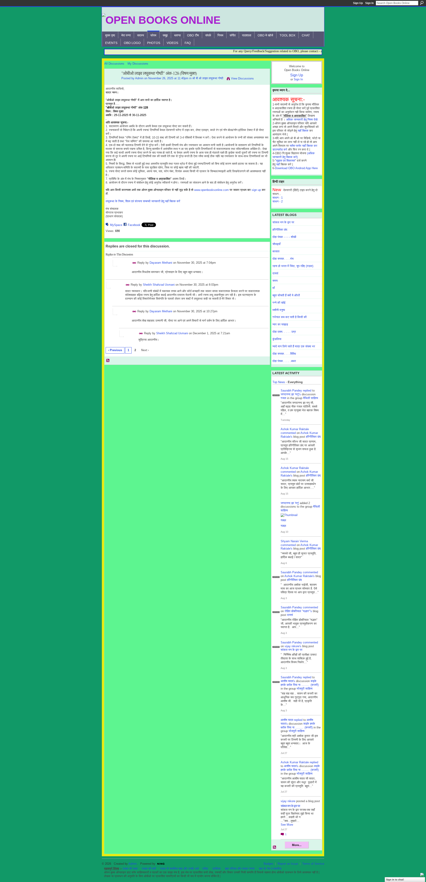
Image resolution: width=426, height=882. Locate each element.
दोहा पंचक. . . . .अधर (284, 361)
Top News (278, 382)
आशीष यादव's (288, 681)
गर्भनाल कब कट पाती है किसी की (289, 317)
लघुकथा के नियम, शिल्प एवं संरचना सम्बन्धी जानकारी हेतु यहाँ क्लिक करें (143, 201)
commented (288, 433)
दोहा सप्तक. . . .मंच (283, 258)
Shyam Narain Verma (294, 541)
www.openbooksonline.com (211, 190)
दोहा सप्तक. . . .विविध (284, 353)
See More (287, 824)
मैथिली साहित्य (310, 398)
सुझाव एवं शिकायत (285, 160)
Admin (139, 78)
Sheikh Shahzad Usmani (159, 284)
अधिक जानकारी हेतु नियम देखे (302, 119)
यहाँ (278, 164)
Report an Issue (288, 863)
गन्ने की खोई (278, 302)
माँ (273, 288)
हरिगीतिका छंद (279, 229)
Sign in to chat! (395, 879)
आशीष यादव (287, 720)
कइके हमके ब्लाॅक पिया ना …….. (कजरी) (300, 682)
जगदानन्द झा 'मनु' (290, 503)
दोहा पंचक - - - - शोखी (284, 237)
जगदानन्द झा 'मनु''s (291, 394)
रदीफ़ (205, 868)
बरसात (275, 251)
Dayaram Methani (161, 262)
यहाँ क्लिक (303, 130)
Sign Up (358, 3)
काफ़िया (217, 868)
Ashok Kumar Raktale (295, 429)
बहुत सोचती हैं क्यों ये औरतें (286, 295)
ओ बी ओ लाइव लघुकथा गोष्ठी (207, 78)
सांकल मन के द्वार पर (283, 222)
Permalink (134, 263)
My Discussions (138, 63)
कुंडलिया (276, 339)
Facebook (134, 225)
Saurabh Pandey (291, 390)
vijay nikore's (293, 646)
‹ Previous (115, 350)
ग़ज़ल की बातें (149, 868)
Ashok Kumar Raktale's (299, 576)
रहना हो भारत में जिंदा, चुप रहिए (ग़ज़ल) (292, 266)
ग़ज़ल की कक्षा (130, 868)
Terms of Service (313, 863)
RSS (108, 361)
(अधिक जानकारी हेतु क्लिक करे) (293, 155)
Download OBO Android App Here (296, 168)
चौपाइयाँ (276, 244)
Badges (268, 863)
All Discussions (114, 63)
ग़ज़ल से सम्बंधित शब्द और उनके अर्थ (179, 868)
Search (422, 3)
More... (297, 845)
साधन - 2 (277, 201)
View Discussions (242, 78)
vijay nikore (288, 801)
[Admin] (112, 83)
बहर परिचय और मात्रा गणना (239, 868)
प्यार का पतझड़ (280, 324)
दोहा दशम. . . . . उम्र (284, 331)
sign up (256, 190)
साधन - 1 (277, 197)
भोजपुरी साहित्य (304, 688)
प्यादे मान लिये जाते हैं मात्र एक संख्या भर (293, 346)
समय (275, 280)
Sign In (369, 3)
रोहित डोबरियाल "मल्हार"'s (298, 611)
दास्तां (275, 273)
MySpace (116, 225)
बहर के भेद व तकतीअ (270, 868)
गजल (283, 398)
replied (307, 390)
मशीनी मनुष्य (278, 310)
